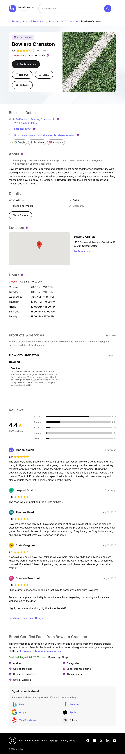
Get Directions (81, 251)
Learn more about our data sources (40, 651)
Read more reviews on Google (26, 618)
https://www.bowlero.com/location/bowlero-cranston (44, 135)
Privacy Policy (68, 740)
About (44, 740)
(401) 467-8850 (22, 129)
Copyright (54, 740)
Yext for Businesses (29, 740)
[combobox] (75, 8)
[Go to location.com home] (22, 8)
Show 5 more (20, 215)
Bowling (15, 368)
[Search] (107, 8)
